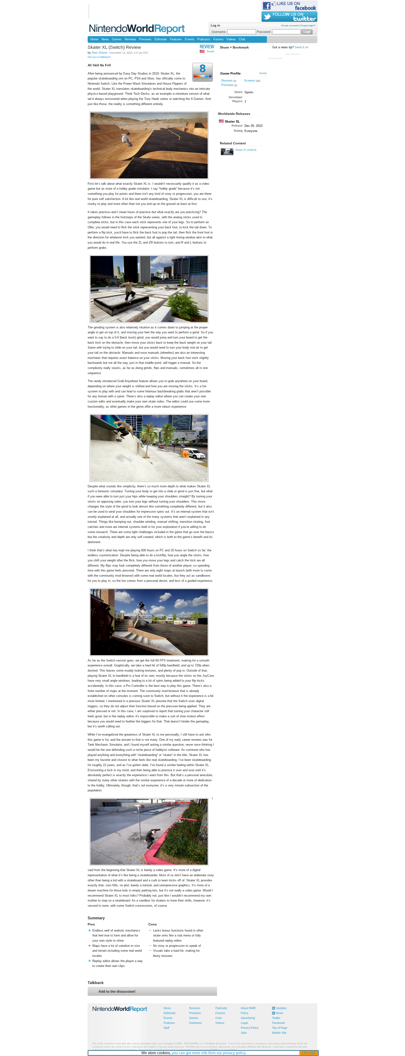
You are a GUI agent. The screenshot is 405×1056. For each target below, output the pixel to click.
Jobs (244, 1032)
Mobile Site (279, 1032)
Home (94, 39)
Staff (166, 1028)
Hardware (195, 1023)
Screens (249, 80)
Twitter (276, 1018)
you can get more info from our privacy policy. (209, 1053)
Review (207, 47)
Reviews (130, 39)
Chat (242, 39)
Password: (264, 32)
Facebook (278, 1023)
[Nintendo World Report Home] (137, 29)
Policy (244, 1013)
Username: (219, 32)
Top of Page (279, 1028)
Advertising (248, 1018)
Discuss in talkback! (99, 57)
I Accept (308, 1053)
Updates (281, 1008)
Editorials (160, 39)
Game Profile (230, 73)
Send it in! (301, 47)
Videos (231, 39)
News (105, 39)
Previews (145, 39)
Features (176, 39)
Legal (244, 1023)
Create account (289, 25)
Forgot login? (307, 25)
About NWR (248, 1008)
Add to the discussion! (116, 991)
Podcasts (203, 39)
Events (190, 39)
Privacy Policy (250, 1028)
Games (117, 39)
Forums (218, 39)
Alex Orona (99, 52)
